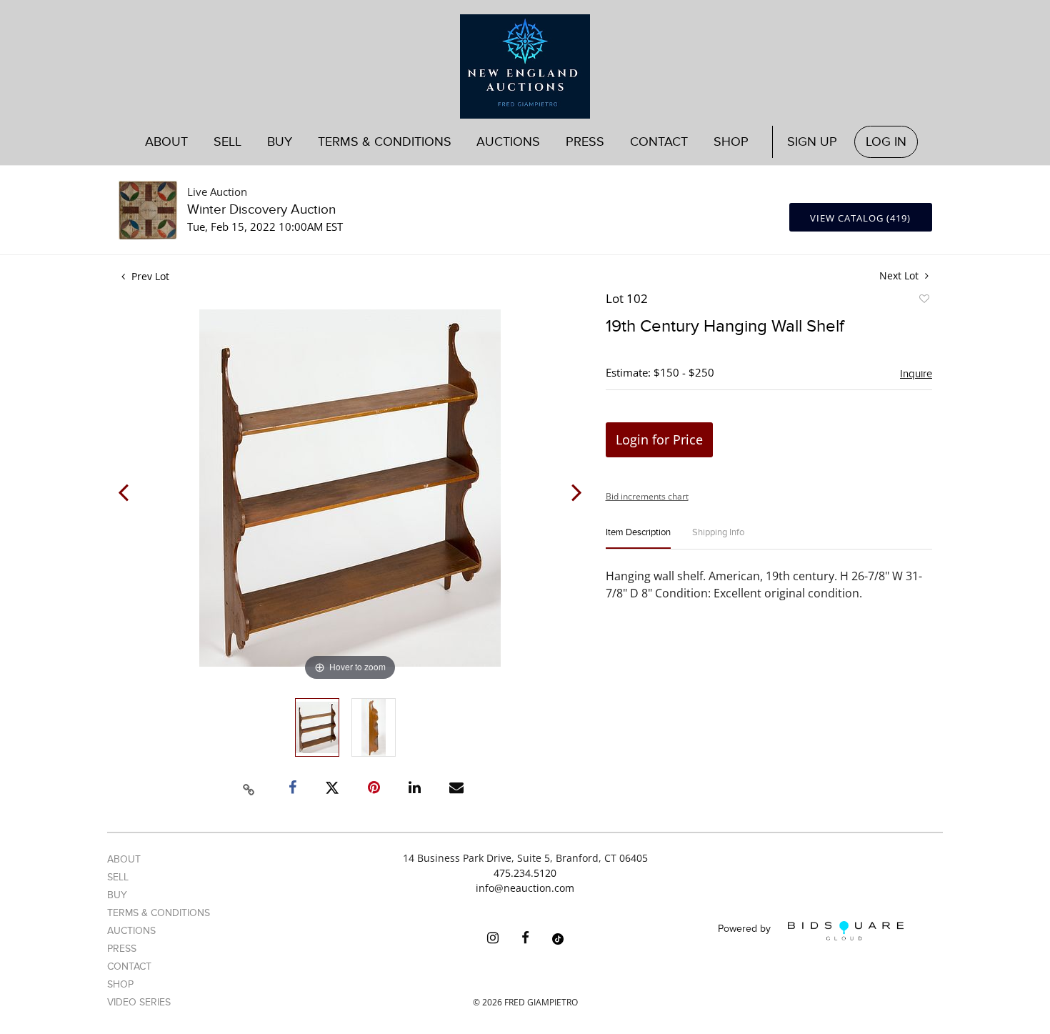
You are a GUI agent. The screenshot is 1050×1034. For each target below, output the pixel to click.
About (166, 141)
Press (585, 141)
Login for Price (659, 439)
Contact (659, 141)
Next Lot (900, 275)
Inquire (916, 373)
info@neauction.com (525, 888)
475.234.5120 (525, 873)
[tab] (638, 538)
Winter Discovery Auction (261, 210)
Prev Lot (149, 276)
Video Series (139, 1002)
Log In (886, 141)
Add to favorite (923, 301)
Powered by (746, 929)
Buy (117, 895)
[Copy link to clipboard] (249, 787)
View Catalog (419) (860, 218)
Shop (731, 141)
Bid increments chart (647, 496)
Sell (118, 877)
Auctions (131, 931)
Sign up (812, 141)
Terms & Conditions (384, 141)
